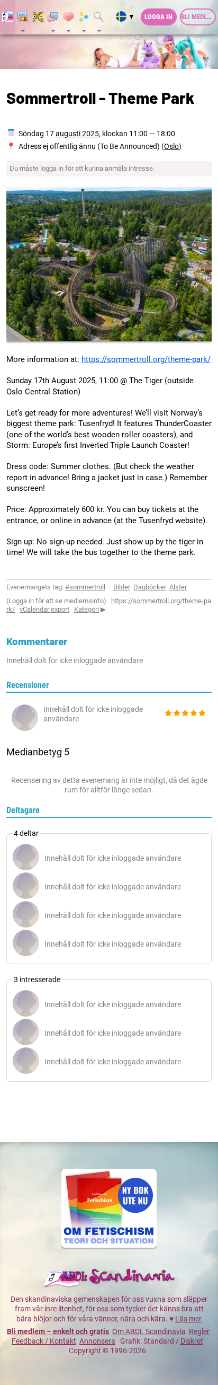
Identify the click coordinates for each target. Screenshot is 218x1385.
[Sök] (99, 17)
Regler (199, 1331)
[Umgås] (53, 17)
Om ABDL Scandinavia (149, 1331)
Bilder (121, 587)
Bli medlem (198, 17)
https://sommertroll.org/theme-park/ (146, 359)
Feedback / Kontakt (44, 1341)
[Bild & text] (23, 17)
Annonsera (97, 1341)
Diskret (191, 1341)
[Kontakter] (68, 17)
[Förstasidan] (7, 17)
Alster (178, 587)
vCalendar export (44, 609)
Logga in (158, 17)
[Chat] (38, 17)
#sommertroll (85, 587)
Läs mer (188, 1319)
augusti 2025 (77, 133)
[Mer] (84, 17)
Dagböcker (149, 587)
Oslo (171, 146)
